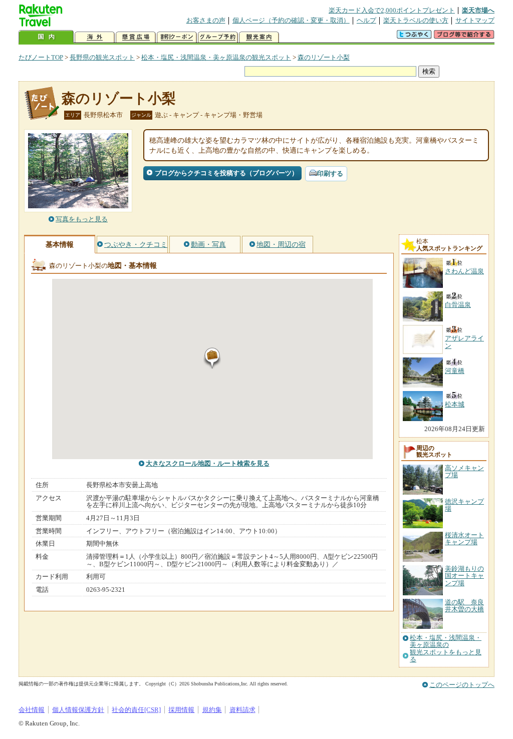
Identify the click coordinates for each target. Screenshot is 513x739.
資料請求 (242, 709)
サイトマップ (474, 20)
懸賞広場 (136, 37)
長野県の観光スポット (102, 57)
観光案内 (259, 37)
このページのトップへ (461, 684)
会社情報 (32, 709)
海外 (95, 37)
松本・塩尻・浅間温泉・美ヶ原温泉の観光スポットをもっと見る (445, 648)
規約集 (212, 709)
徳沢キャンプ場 (464, 505)
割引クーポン (177, 37)
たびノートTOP (41, 57)
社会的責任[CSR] (136, 709)
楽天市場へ (478, 10)
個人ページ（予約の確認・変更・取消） (291, 20)
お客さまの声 (205, 20)
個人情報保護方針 (78, 709)
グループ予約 (218, 37)
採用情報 (181, 709)
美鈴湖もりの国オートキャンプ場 (464, 576)
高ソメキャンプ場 (464, 471)
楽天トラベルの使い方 (415, 20)
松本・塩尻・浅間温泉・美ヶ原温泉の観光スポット (216, 57)
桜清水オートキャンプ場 (464, 538)
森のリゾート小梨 (324, 57)
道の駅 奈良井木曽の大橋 (464, 605)
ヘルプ (366, 20)
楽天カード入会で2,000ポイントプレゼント (392, 10)
